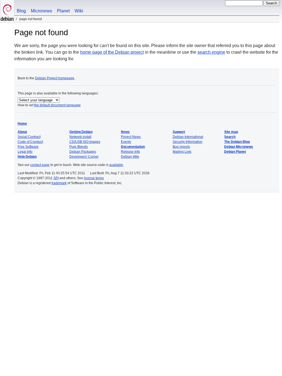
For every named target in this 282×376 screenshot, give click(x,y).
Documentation (133, 147)
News (125, 132)
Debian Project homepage (54, 78)
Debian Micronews (238, 147)
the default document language (57, 105)
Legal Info (25, 152)
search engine (211, 52)
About (22, 132)
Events (126, 142)
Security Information (187, 142)
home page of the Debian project (112, 52)
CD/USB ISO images (84, 142)
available (116, 165)
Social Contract (29, 137)
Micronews (41, 11)
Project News (131, 137)
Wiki (79, 11)
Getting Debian (81, 132)
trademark (59, 183)
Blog (21, 11)
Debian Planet (235, 152)
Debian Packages (82, 152)
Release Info (130, 152)
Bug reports (181, 147)
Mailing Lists (182, 152)
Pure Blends (78, 147)
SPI (56, 178)
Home (22, 124)
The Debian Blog (237, 142)
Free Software (28, 147)
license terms (94, 178)
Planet (63, 11)
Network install (80, 137)
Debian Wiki (130, 157)
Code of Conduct (30, 142)
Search (229, 137)
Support (179, 132)
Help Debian (27, 157)
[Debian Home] (7, 11)
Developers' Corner (84, 157)
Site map (231, 132)
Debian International (188, 137)
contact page (40, 165)
